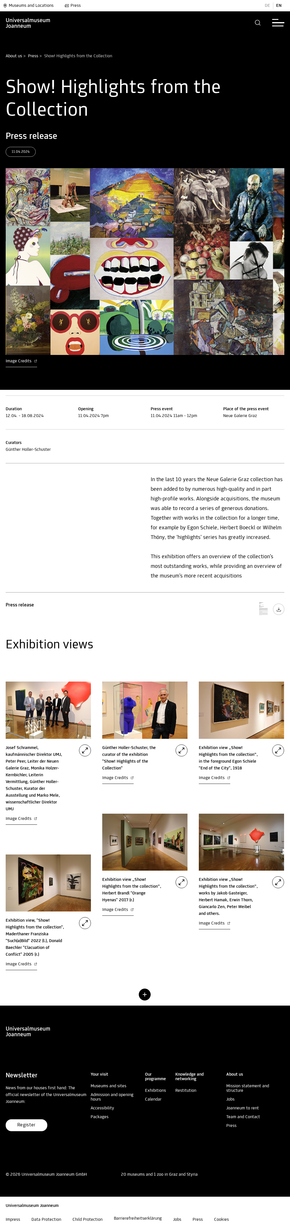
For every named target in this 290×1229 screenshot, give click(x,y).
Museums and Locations (31, 5)
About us (14, 56)
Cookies (221, 1219)
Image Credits (19, 361)
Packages (99, 1117)
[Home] (28, 22)
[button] (258, 23)
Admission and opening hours (112, 1097)
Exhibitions (155, 1090)
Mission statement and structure (247, 1088)
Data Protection (46, 1219)
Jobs (230, 1099)
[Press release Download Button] (279, 614)
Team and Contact (243, 1117)
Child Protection (87, 1219)
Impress (13, 1219)
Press (76, 5)
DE (267, 5)
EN (279, 5)
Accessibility (102, 1108)
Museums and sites (108, 1086)
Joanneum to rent (242, 1108)
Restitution (185, 1090)
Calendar (153, 1099)
